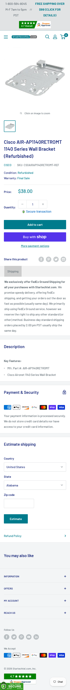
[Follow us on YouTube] (29, 637)
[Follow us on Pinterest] (21, 637)
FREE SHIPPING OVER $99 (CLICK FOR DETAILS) (50, 9)
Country (9, 458)
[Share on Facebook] (41, 259)
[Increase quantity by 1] (43, 204)
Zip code (9, 494)
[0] (62, 37)
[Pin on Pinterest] (48, 259)
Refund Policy (12, 536)
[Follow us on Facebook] (6, 637)
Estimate (16, 519)
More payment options (35, 246)
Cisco (7, 165)
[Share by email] (63, 259)
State (7, 476)
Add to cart (35, 224)
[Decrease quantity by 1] (22, 204)
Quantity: (10, 207)
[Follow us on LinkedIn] (36, 637)
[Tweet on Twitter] (56, 259)
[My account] (55, 37)
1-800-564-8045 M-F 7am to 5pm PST (16, 9)
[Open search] (47, 37)
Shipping (12, 271)
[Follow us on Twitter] (14, 637)
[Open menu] (6, 37)
